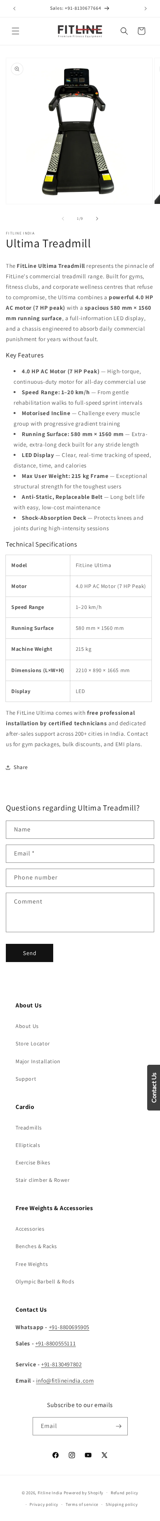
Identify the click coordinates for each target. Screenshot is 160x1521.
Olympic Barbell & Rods (45, 1281)
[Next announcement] (145, 8)
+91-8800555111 (55, 1343)
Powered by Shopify (84, 1492)
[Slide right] (97, 218)
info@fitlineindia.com (65, 1380)
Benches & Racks (36, 1246)
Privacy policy (44, 1504)
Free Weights (32, 1264)
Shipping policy (122, 1504)
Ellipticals (28, 1145)
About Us (27, 1026)
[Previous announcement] (14, 8)
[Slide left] (62, 218)
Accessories (30, 1228)
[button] (15, 31)
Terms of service (82, 1504)
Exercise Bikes (33, 1162)
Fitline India (50, 1492)
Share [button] (21, 767)
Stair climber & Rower (43, 1179)
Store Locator (33, 1043)
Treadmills (29, 1127)
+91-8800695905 (69, 1327)
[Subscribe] (118, 1426)
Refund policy (124, 1492)
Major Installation (38, 1061)
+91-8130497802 (61, 1364)
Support (26, 1078)
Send (30, 953)
